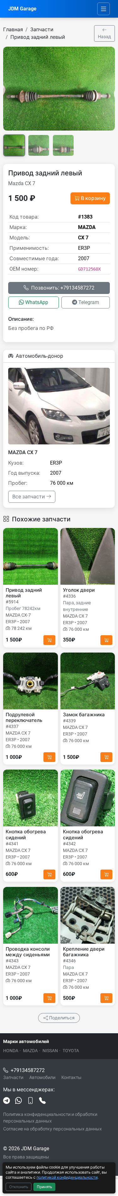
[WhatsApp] (18, 1101)
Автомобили (42, 1077)
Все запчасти (29, 497)
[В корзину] (49, 640)
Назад (104, 36)
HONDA (10, 1050)
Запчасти (41, 29)
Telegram (88, 302)
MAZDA (30, 1050)
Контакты (71, 1077)
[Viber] (30, 1101)
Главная (13, 29)
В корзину (93, 198)
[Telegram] (6, 1101)
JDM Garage (22, 9)
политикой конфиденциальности (67, 1177)
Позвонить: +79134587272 (62, 288)
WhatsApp (36, 302)
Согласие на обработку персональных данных (52, 1128)
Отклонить (18, 1187)
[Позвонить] (42, 1101)
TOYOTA (71, 1050)
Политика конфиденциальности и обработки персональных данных (50, 1117)
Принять (44, 1187)
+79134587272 (28, 1070)
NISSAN (50, 1050)
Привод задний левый (37, 37)
